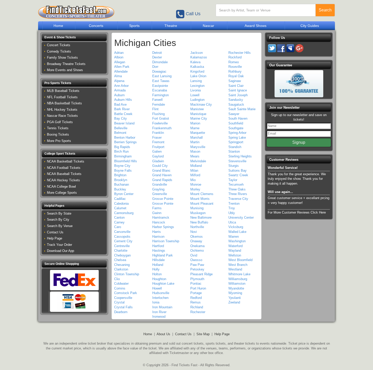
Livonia (195, 90)
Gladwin (158, 161)
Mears (194, 156)
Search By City (58, 219)
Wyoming (235, 293)
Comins (119, 288)
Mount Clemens (201, 194)
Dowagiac (159, 71)
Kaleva (195, 62)
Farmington (160, 95)
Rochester (197, 312)
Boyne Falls (123, 170)
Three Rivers (237, 194)
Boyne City (122, 166)
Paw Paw (197, 265)
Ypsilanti (234, 298)
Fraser (157, 137)
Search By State (59, 213)
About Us (163, 334)
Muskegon (198, 213)
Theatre (170, 26)
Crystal (119, 302)
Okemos (196, 236)
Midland (196, 166)
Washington (237, 241)
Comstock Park (125, 293)
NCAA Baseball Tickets (64, 174)
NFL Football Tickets (62, 97)
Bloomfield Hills (125, 161)
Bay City (120, 118)
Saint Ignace (237, 90)
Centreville (122, 246)
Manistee (197, 109)
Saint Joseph (238, 95)
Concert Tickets (58, 45)
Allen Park (121, 67)
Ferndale (158, 104)
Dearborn (120, 312)
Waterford (235, 246)
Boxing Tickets (58, 134)
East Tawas (160, 81)
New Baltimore (201, 217)
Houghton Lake (163, 283)
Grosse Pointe (162, 199)
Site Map (203, 334)
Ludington (197, 100)
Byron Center (123, 194)
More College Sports (62, 193)
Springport (235, 142)
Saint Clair (236, 86)
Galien (157, 151)
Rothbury (235, 71)
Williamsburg (237, 279)
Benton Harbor (124, 137)
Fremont (158, 142)
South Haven (237, 118)
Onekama (197, 246)
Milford (195, 175)
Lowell (194, 95)
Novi (193, 232)
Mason (195, 151)
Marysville (197, 147)
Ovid (193, 255)
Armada (120, 90)
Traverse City (238, 199)
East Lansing (162, 76)
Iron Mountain (162, 307)
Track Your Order (59, 245)
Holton (157, 274)
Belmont (120, 133)
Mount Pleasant (201, 203)
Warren (233, 236)
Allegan (119, 62)
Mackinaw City (201, 104)
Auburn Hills (123, 100)
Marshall (196, 137)
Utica (232, 222)
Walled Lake (237, 232)
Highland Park (162, 255)
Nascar (208, 26)
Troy (231, 208)
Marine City (198, 118)
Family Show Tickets (62, 57)
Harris (156, 232)
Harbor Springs (163, 227)
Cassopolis (122, 236)
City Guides (309, 26)
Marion (195, 123)
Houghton (159, 279)
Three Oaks (237, 189)
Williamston (236, 283)
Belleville (120, 128)
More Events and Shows (65, 70)
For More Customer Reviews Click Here (297, 212)
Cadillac (120, 199)
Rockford (235, 57)
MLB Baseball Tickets (63, 91)
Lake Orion (198, 76)
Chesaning (122, 265)
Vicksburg (235, 227)
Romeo (233, 62)
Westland (235, 269)
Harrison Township (165, 241)
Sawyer (233, 114)
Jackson (196, 53)
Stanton (234, 151)
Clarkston (121, 269)
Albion (118, 57)
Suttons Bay (237, 170)
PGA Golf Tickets (60, 122)
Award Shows (255, 26)
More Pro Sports (59, 141)
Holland (157, 265)
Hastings (158, 250)
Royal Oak (236, 76)
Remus (195, 302)
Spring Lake (237, 137)
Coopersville (123, 298)
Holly (156, 269)
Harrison (158, 236)
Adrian (119, 53)
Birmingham (123, 156)
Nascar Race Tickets (62, 116)
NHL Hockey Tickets (62, 109)
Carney (119, 222)
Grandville (159, 184)
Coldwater (121, 283)
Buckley (120, 189)
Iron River (159, 312)
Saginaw (234, 81)
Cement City (123, 241)
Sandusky (235, 100)
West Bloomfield (240, 260)
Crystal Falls (123, 307)
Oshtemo (197, 250)
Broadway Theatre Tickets (66, 64)
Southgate (235, 128)
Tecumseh (236, 184)
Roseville (235, 67)
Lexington (197, 86)
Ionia (155, 302)
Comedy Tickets (59, 51)
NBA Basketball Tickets (64, 103)
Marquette (197, 133)
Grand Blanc (161, 170)
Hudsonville (160, 293)
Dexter (157, 57)
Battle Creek (123, 114)
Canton (119, 217)
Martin (194, 142)
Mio (193, 180)
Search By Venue (60, 226)
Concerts (96, 26)
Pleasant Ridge (201, 274)
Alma (118, 76)
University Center (241, 217)
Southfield (235, 123)
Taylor (232, 180)
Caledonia (121, 203)
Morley (195, 189)
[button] (74, 37)
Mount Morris (200, 199)
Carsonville (122, 232)
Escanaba (159, 90)
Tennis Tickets (58, 128)
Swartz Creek (238, 175)
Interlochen (160, 298)
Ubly (231, 213)
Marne (194, 128)
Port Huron (198, 288)
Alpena (119, 81)
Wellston (234, 255)
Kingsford (197, 71)
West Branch (237, 265)
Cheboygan (122, 255)
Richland (196, 307)
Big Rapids (122, 147)
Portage (196, 293)
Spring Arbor (237, 133)
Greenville (159, 194)
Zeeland (234, 302)
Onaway (196, 241)
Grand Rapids (162, 180)
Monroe (195, 184)
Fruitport (158, 147)
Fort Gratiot (160, 118)
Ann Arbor (121, 86)
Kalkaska (197, 67)
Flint (155, 109)
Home (58, 26)
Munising (197, 208)
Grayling (158, 189)
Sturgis (233, 166)
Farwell (157, 100)
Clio (117, 279)
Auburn (119, 95)
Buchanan (121, 184)
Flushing (158, 114)
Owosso (196, 260)
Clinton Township (126, 274)
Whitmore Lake (239, 274)
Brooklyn (120, 180)
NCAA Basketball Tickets (65, 161)
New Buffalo (199, 222)
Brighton (120, 175)
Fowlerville (160, 123)
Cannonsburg (123, 213)
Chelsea (120, 260)
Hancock (158, 222)
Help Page (54, 238)
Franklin (158, 133)
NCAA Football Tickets (63, 168)
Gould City (160, 166)
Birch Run (121, 151)
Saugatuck (236, 104)
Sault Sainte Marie (242, 109)
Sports (134, 26)
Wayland (234, 250)
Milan (194, 170)
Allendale (121, 71)
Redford (196, 298)
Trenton (234, 203)
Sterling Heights (240, 156)
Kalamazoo (198, 57)
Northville (197, 227)
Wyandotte (236, 288)
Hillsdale (158, 260)
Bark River (122, 109)
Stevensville (237, 161)
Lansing (196, 81)
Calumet (120, 208)
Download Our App (60, 251)
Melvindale (198, 161)
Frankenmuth (162, 128)
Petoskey (197, 269)
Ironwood (158, 316)
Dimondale (160, 62)
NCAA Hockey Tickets (63, 180)
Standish (234, 147)
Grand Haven (162, 175)
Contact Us (55, 232)
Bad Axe (120, 104)
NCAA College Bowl (61, 186)
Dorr (155, 67)
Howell (157, 288)
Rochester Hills (239, 53)
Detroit (157, 53)
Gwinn (156, 213)
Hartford (158, 246)
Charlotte (120, 250)
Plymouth (197, 279)
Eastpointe (160, 86)
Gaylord (158, 156)
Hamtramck (160, 217)
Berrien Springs (125, 142)
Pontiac (195, 283)
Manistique (198, 114)
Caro (117, 227)
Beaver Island (124, 123)
